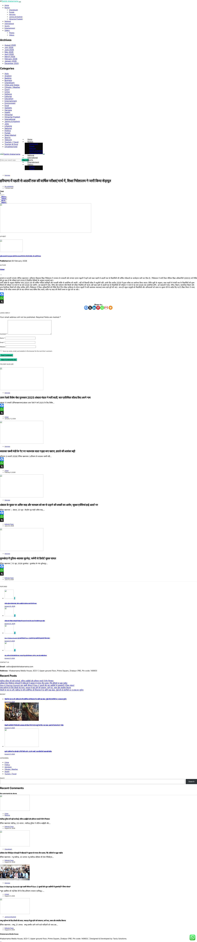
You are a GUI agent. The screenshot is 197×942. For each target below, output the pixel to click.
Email (2, 342)
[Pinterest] (98, 308)
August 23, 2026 (10, 606)
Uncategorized (11, 146)
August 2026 (10, 45)
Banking (8, 78)
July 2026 (9, 47)
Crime (7, 92)
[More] (110, 308)
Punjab (11, 12)
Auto (7, 73)
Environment (10, 103)
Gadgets (8, 108)
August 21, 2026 (10, 641)
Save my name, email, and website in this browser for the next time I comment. (27, 351)
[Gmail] (106, 308)
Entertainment (10, 28)
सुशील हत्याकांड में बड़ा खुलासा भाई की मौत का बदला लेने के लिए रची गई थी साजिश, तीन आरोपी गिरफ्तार (20, 256)
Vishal (2, 269)
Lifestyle (8, 126)
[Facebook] (98, 294)
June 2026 (9, 50)
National (8, 21)
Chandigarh (13, 10)
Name (2, 338)
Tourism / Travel (11, 142)
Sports (7, 26)
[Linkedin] (94, 308)
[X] (98, 301)
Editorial (8, 96)
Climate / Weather (12, 87)
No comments (9, 186)
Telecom (8, 140)
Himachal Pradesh (16, 19)
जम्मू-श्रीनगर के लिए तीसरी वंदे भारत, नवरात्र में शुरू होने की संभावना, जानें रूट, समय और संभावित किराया (26, 655)
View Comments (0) (8, 360)
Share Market (10, 135)
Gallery (7, 30)
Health (7, 112)
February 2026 (11, 59)
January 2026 (11, 61)
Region (7, 8)
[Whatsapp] (102, 308)
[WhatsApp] (98, 298)
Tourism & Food (11, 144)
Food (7, 105)
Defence (8, 94)
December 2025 (12, 63)
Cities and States (12, 85)
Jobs (7, 124)
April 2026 (9, 54)
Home (7, 5)
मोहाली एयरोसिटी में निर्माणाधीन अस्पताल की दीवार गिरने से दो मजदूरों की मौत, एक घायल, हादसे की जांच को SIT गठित (34, 725)
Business (8, 80)
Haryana (12, 14)
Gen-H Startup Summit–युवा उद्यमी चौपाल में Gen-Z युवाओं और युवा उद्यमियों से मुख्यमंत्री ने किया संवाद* (27, 638)
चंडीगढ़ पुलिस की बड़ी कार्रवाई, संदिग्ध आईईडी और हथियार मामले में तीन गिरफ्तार (21, 603)
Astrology (8, 767)
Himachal (9, 114)
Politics (8, 130)
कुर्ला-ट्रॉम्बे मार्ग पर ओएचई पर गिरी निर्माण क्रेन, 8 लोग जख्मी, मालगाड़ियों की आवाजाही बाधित (28, 751)
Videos (11, 35)
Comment (3, 334)
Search (2, 778)
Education (9, 98)
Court (7, 89)
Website (2, 347)
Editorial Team (9, 524)
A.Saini (7, 894)
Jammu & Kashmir (15, 17)
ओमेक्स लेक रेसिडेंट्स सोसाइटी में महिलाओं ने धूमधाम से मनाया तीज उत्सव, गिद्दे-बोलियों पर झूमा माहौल (25, 621)
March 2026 (10, 56)
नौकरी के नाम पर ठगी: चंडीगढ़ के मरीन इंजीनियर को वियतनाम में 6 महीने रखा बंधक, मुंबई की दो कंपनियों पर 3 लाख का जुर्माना (41, 690)
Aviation (8, 76)
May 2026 (9, 52)
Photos (11, 33)
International (9, 24)
